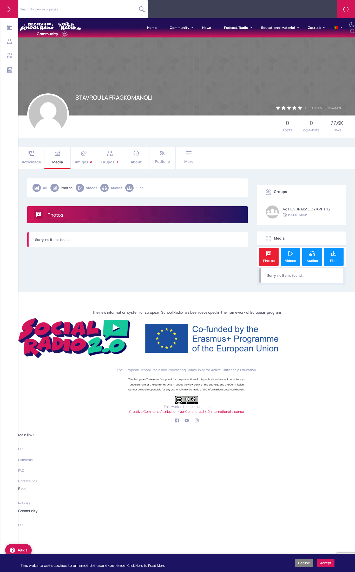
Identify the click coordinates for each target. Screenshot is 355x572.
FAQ (21, 470)
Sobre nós (25, 460)
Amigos (83, 161)
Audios (116, 187)
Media (57, 161)
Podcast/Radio (236, 27)
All (45, 187)
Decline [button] (304, 563)
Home (152, 27)
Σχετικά (314, 27)
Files (139, 187)
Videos (91, 187)
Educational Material (278, 27)
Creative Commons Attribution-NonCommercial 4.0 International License (186, 411)
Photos (67, 187)
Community (179, 27)
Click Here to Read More (146, 565)
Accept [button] (325, 563)
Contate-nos (27, 481)
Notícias (24, 503)
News (206, 27)
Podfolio (162, 161)
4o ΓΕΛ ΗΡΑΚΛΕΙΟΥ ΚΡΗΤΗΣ (307, 209)
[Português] (336, 28)
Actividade (31, 161)
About (136, 161)
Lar (20, 449)
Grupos (109, 161)
